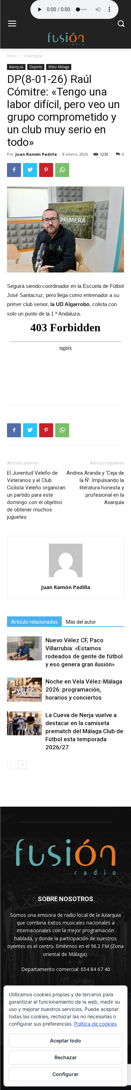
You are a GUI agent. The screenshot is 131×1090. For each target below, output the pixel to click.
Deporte (35, 66)
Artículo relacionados (34, 622)
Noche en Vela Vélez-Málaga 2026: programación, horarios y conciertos (83, 689)
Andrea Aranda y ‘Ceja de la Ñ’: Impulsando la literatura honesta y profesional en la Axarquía (95, 487)
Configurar (65, 1074)
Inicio (12, 56)
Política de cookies (95, 1024)
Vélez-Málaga (58, 66)
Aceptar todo (65, 1040)
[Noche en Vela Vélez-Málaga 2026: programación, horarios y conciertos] (24, 690)
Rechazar (65, 1057)
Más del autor (81, 622)
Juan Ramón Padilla (36, 154)
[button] (120, 24)
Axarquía (33, 56)
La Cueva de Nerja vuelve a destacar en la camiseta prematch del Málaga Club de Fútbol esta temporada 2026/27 (84, 731)
